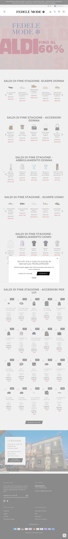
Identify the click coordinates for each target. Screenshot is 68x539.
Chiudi (34, 277)
